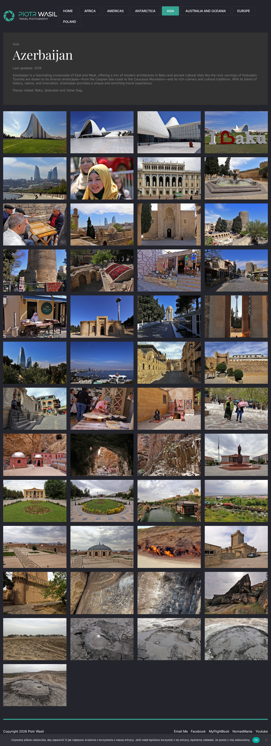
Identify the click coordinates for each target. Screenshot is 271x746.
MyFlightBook (219, 731)
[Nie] (266, 740)
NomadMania (242, 731)
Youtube (262, 731)
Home (68, 11)
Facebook (198, 731)
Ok (256, 739)
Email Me (181, 731)
